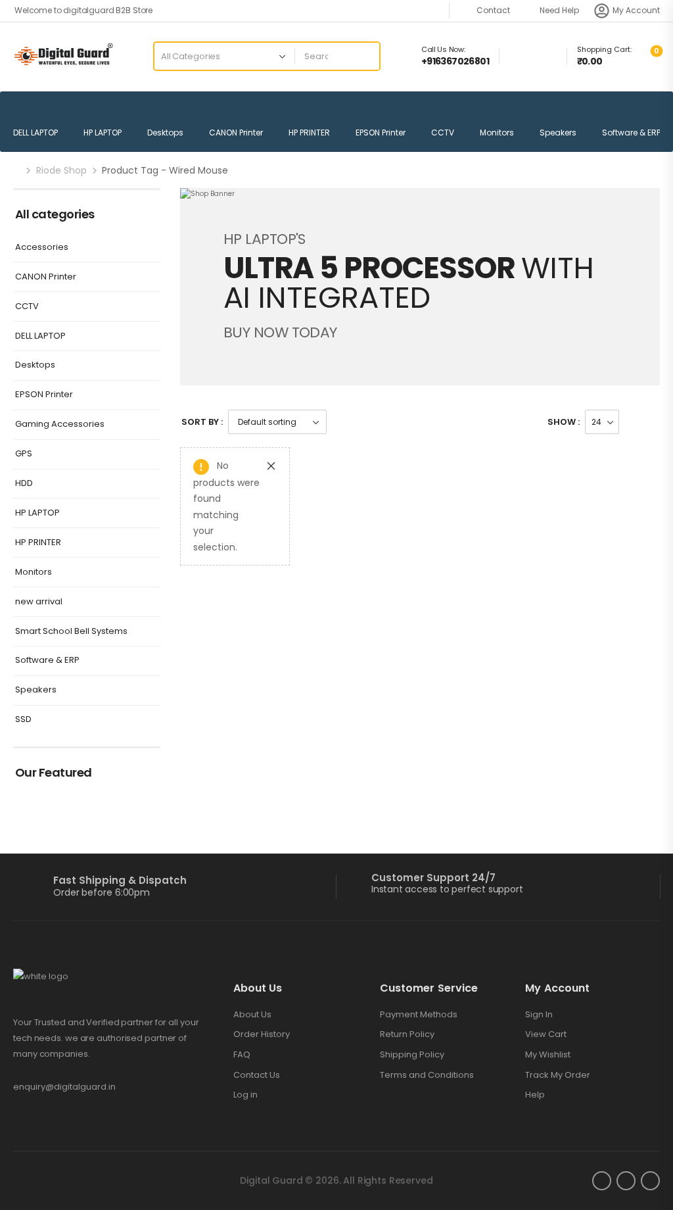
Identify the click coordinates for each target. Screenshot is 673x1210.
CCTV (442, 132)
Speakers (558, 132)
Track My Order (557, 1075)
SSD (23, 719)
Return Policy (407, 1034)
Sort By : (202, 422)
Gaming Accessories (59, 424)
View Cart (546, 1034)
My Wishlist (547, 1055)
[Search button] (365, 56)
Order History (261, 1034)
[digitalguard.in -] (63, 56)
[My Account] (601, 10)
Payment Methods (418, 1014)
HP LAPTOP (102, 132)
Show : (563, 422)
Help (535, 1095)
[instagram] (626, 1180)
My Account (636, 10)
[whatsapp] (650, 1180)
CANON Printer (236, 132)
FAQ (241, 1055)
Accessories (41, 247)
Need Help (559, 10)
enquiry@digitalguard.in (64, 1086)
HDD (24, 483)
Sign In (539, 1014)
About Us (252, 1014)
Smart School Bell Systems (71, 631)
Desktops (165, 132)
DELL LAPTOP (35, 132)
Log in (245, 1095)
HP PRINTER (309, 132)
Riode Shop (61, 170)
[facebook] (601, 1180)
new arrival (38, 602)
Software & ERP (631, 132)
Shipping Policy (412, 1055)
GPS (23, 454)
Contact (493, 10)
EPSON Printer (381, 132)
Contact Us (256, 1075)
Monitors (497, 132)
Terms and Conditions (427, 1075)
